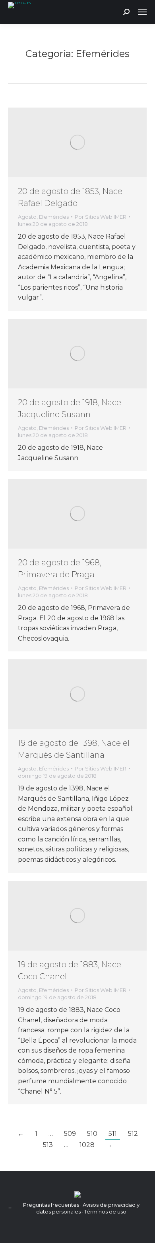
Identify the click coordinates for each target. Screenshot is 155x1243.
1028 (87, 1145)
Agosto (27, 217)
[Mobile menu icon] (142, 12)
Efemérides (54, 217)
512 (133, 1133)
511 (112, 1133)
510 (92, 1133)
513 (48, 1145)
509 (70, 1133)
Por (100, 217)
